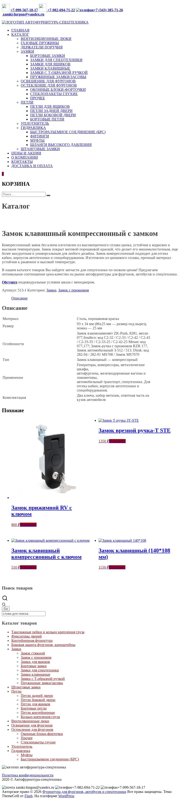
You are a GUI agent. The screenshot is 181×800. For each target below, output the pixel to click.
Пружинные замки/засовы (58, 77)
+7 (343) (100, 10)
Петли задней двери (51, 111)
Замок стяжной (33, 653)
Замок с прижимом (52, 218)
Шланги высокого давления (61, 145)
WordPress (66, 796)
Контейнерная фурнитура (32, 640)
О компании (24, 157)
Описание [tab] (19, 298)
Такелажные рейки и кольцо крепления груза (47, 632)
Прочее (37, 98)
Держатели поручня (42, 47)
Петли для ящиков (50, 107)
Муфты (37, 140)
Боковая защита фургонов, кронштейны (43, 645)
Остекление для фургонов (49, 85)
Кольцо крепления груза (40, 717)
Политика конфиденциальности (27, 775)
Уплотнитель (35, 123)
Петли (27, 102)
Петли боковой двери (53, 115)
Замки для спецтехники (56, 60)
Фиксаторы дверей (26, 636)
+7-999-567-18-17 (24, 10)
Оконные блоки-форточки (58, 90)
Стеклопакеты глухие (54, 94)
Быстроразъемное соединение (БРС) (68, 132)
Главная (20, 30)
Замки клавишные (50, 68)
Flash (29, 796)
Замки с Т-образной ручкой (59, 73)
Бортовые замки (47, 56)
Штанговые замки (40, 149)
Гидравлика (33, 128)
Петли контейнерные (38, 713)
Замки (27, 51)
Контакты (22, 162)
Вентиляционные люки (46, 39)
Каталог (20, 34)
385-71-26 (115, 10)
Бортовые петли (47, 119)
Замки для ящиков (50, 64)
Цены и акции (26, 153)
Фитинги (39, 136)
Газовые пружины (40, 43)
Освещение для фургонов (48, 81)
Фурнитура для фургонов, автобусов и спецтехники (84, 792)
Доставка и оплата (32, 166)
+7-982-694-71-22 (60, 10)
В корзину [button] (28, 525)
